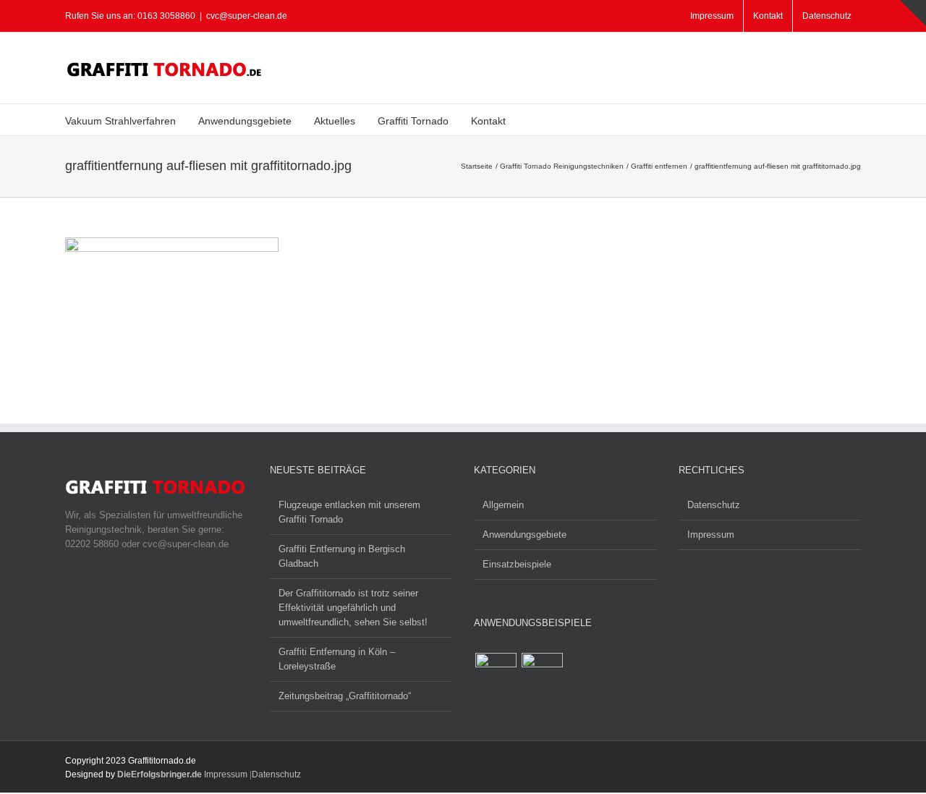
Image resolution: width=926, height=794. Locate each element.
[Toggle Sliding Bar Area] (913, 13)
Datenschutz (713, 504)
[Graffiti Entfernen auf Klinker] (542, 673)
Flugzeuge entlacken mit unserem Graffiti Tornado (349, 512)
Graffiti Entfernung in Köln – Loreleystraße (337, 659)
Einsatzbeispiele (517, 564)
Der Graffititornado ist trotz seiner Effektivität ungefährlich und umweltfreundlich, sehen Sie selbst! (353, 608)
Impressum (710, 534)
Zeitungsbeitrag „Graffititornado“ (345, 695)
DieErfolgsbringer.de (159, 774)
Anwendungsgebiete (524, 534)
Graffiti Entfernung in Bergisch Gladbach (342, 556)
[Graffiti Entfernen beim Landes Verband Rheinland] (495, 673)
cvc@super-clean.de (246, 16)
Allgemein (503, 504)
